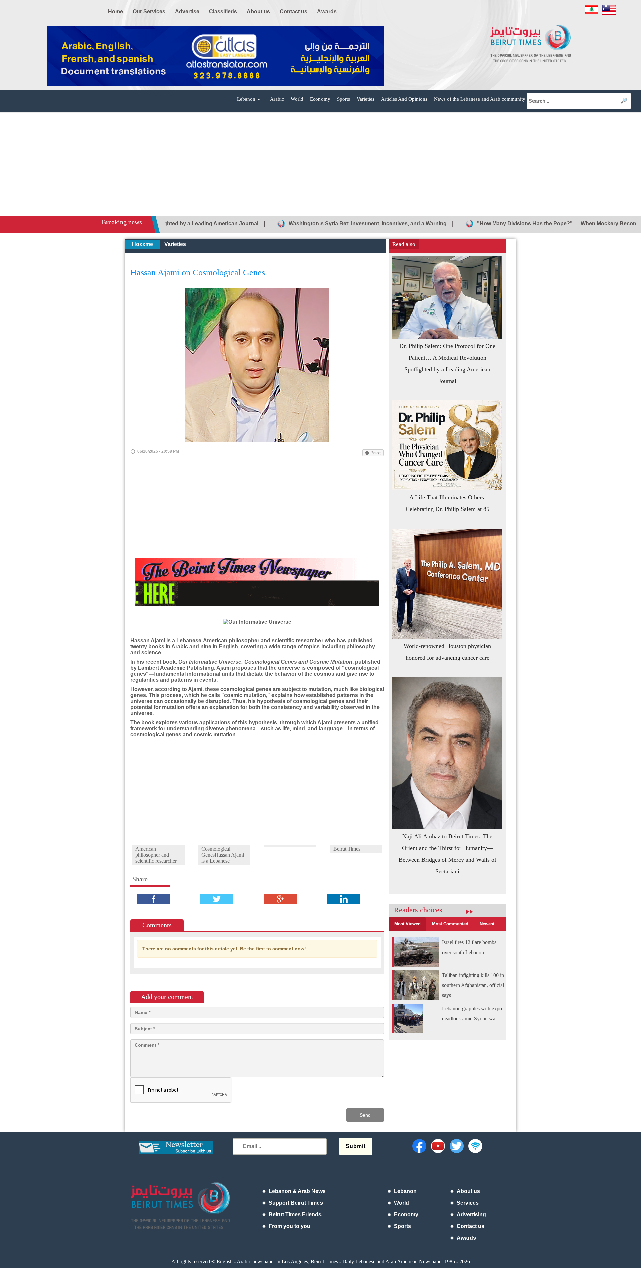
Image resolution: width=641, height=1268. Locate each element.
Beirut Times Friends (295, 1214)
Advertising (471, 1214)
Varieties (365, 99)
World (297, 99)
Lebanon (405, 1191)
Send (365, 1115)
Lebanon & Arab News (297, 1191)
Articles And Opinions (404, 99)
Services (468, 1203)
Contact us (470, 1226)
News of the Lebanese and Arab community (479, 99)
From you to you (289, 1226)
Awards (466, 1238)
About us (468, 1191)
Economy (320, 99)
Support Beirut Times (296, 1203)
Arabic (277, 99)
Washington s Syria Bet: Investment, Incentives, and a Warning (314, 223)
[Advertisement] (320, 166)
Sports (343, 99)
